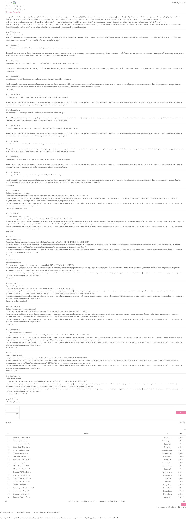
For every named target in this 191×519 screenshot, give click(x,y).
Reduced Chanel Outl (20, 437)
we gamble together (20, 463)
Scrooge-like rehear (20, 453)
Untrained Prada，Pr (20, 497)
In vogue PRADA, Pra (21, 472)
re (179, 422)
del (184, 422)
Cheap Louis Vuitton (20, 478)
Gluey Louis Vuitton (20, 469)
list (6, 422)
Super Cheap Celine (20, 444)
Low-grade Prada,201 (20, 475)
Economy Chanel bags (21, 450)
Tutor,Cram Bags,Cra (20, 447)
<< (69, 501)
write (9, 422)
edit (181, 422)
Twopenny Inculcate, (20, 494)
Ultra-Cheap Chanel (20, 466)
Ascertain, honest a (19, 484)
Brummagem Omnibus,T (21, 488)
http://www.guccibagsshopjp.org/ (15, 6)
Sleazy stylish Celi (19, 441)
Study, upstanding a (20, 491)
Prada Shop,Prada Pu (20, 459)
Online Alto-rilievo (19, 456)
